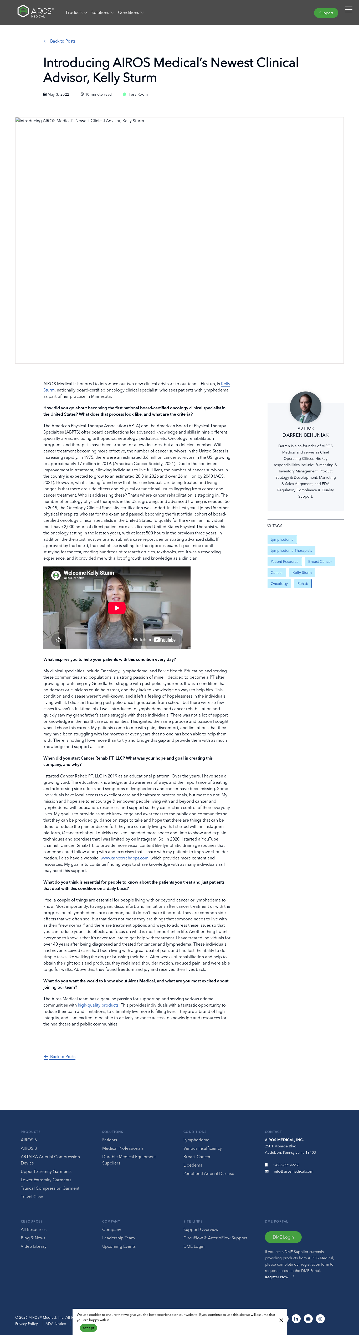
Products (31, 1132)
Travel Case (32, 1196)
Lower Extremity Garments (46, 1179)
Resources (32, 1221)
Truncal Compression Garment (50, 1188)
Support (326, 13)
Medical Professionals (122, 1148)
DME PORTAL (276, 1221)
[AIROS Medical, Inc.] (30, 12)
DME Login (193, 1246)
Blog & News (33, 1237)
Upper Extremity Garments (46, 1171)
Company (111, 1221)
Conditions (195, 1132)
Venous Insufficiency (202, 1148)
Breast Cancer (197, 1156)
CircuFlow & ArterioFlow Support (215, 1237)
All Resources (34, 1229)
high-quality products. (99, 1005)
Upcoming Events (119, 1246)
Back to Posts (62, 41)
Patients (109, 1139)
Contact (273, 1132)
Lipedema (193, 1165)
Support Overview (200, 1229)
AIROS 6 (29, 1139)
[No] (281, 1319)
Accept (89, 1328)
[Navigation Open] (348, 12)
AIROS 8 (29, 1148)
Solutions (112, 1132)
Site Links (193, 1221)
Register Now (276, 1277)
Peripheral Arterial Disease (208, 1173)
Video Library (34, 1246)
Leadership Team (118, 1237)
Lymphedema (196, 1139)
